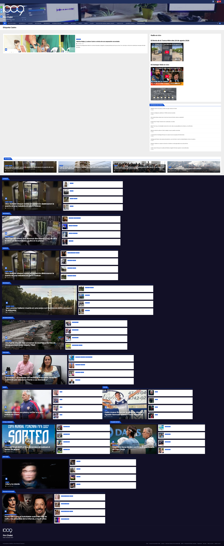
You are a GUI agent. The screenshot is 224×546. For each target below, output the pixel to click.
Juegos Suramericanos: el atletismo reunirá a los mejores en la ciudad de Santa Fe (184, 436)
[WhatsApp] (1, 7)
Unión (86, 23)
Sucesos (66, 23)
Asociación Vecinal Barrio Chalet (105, 23)
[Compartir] (1, 16)
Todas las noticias (210, 543)
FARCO (80, 23)
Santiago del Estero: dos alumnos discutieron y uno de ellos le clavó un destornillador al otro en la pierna (173, 139)
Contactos (120, 23)
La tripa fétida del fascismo (82, 463)
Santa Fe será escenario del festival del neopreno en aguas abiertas (180, 451)
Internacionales (56, 23)
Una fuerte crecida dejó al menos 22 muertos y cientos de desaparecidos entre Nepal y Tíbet (30, 344)
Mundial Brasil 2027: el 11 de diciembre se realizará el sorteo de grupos (27, 448)
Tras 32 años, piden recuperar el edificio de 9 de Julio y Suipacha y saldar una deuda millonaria (84, 167)
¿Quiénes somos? (130, 23)
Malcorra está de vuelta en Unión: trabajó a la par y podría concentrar (165, 130)
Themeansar (22, 543)
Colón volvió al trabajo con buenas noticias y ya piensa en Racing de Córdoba (173, 401)
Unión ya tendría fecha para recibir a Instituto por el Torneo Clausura (75, 408)
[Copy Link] (1, 14)
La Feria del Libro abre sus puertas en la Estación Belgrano (74, 513)
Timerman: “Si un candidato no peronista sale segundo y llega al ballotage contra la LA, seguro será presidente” (101, 366)
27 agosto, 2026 (9, 170)
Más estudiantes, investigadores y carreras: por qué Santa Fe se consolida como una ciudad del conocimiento (139, 167)
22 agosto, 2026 (9, 381)
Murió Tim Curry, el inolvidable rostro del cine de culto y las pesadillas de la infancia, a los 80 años (171, 126)
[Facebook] (1, 9)
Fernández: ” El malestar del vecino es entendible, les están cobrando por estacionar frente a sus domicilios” (31, 378)
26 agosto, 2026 (9, 242)
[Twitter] (1, 12)
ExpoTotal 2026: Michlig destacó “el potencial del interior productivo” (101, 304)
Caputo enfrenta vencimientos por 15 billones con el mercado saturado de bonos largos (89, 227)
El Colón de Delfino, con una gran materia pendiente (167, 408)
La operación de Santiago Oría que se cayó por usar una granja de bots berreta (167, 134)
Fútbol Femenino (8, 445)
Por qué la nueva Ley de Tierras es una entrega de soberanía (90, 478)
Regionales (47, 23)
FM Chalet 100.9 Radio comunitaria (190, 543)
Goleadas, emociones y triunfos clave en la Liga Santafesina (77, 428)
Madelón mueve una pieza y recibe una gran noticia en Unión (164, 108)
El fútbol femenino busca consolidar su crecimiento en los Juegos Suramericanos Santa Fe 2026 (85, 451)
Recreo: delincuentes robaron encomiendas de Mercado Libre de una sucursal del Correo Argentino (108, 312)
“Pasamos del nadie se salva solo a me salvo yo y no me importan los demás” (93, 358)
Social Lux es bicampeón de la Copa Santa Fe (73, 436)
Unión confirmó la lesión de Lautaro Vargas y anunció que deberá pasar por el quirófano (80, 416)
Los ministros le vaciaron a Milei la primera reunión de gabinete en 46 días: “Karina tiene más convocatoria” (93, 219)
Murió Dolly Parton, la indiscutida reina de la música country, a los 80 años (78, 497)
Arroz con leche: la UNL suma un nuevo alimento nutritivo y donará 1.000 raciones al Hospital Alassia (93, 208)
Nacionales (38, 23)
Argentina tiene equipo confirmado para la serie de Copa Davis (133, 448)
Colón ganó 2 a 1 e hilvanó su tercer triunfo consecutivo (168, 416)
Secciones (204, 543)
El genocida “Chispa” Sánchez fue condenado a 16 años (163, 121)
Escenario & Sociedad (71, 252)
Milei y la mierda (12, 484)
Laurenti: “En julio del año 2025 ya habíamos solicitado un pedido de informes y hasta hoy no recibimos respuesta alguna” (103, 381)
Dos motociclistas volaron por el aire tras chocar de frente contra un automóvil (167, 117)
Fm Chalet (8, 17)
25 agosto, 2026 (9, 451)
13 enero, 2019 (80, 43)
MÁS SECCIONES (12, 23)
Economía (70, 225)
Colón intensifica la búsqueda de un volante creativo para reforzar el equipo (172, 393)
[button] (217, 23)
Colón (92, 23)
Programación (141, 23)
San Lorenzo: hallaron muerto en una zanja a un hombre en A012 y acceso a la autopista (87, 269)
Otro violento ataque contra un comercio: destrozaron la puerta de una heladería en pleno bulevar (29, 167)
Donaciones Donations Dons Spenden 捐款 (172, 543)
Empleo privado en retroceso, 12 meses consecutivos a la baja (83, 235)
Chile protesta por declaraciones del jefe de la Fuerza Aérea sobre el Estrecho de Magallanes (93, 339)
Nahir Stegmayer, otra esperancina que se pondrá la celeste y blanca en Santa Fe (183, 428)
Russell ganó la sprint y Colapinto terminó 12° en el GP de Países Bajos (181, 443)
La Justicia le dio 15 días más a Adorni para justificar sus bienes (83, 242)
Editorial (73, 23)
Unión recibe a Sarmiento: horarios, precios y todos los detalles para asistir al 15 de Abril (80, 401)
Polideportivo (115, 445)
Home (147, 543)
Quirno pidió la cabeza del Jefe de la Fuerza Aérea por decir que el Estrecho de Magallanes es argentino (96, 324)
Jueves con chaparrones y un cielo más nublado (185, 168)
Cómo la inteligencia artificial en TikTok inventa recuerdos (163, 112)
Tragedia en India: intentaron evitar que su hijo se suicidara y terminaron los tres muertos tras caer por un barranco (98, 347)
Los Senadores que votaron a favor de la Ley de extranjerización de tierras (93, 470)
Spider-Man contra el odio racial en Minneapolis (83, 331)
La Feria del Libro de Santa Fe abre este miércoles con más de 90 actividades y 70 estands (82, 505)
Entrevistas (22, 23)
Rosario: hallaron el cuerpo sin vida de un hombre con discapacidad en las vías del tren (169, 143)
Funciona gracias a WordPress (8, 543)
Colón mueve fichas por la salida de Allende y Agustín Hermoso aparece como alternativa (170, 147)
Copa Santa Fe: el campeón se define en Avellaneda (75, 443)
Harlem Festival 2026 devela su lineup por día (71, 520)
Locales (30, 23)
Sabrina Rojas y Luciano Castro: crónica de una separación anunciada (97, 41)
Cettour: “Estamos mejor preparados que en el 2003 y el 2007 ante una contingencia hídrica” (96, 374)
